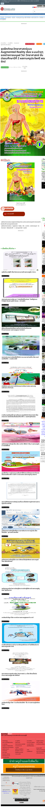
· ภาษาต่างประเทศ (18, 746)
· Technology (5, 741)
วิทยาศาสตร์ (3, 228)
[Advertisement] (21, 239)
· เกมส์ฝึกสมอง (29, 751)
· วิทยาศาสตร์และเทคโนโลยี (20, 744)
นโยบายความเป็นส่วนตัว (5, 2)
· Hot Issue (4, 752)
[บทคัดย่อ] (41, 17)
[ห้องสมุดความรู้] (20, 17)
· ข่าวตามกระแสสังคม (30, 742)
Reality (20, 226)
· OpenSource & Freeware (8, 747)
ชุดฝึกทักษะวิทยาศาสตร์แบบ (6, 226)
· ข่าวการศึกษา (29, 741)
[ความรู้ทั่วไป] (3, 19)
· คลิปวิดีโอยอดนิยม (30, 746)
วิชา (38, 226)
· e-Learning (4, 744)
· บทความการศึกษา (39, 742)
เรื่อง (23, 226)
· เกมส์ (27, 749)
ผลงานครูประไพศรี (19, 228)
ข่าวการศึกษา (3, 43)
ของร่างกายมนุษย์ (33, 226)
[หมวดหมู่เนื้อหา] (27, 17)
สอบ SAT (42, 450)
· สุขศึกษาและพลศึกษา (19, 749)
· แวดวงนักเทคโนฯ (5, 757)
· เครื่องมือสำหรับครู (40, 753)
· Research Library (6, 754)
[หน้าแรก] (2, 17)
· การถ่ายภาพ (4, 751)
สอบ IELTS (43, 447)
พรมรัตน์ (25, 228)
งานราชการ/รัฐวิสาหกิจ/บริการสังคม (10, 44)
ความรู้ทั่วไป (10, 43)
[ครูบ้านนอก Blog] (14, 17)
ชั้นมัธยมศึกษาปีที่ (10, 228)
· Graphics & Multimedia (7, 746)
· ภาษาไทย (17, 747)
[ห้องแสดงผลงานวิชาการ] (35, 17)
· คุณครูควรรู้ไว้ (39, 748)
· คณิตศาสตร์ (17, 742)
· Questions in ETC (6, 755)
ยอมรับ (2, 3)
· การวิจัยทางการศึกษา (40, 744)
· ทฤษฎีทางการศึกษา (40, 741)
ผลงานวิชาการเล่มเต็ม (30, 44)
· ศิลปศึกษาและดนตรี (19, 752)
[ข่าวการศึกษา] (8, 17)
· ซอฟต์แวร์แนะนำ (5, 749)
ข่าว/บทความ (39, 44)
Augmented (15, 226)
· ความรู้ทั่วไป (17, 741)
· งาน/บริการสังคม (30, 744)
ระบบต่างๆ (27, 226)
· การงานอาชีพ (18, 754)
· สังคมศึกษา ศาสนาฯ (19, 751)
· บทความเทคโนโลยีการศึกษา (7, 742)
